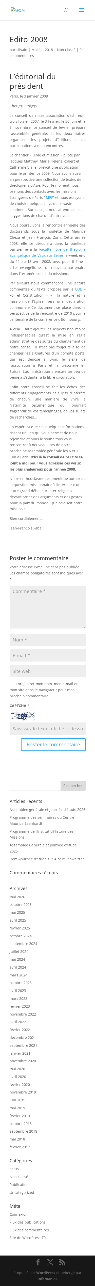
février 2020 (20, 1084)
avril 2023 (18, 990)
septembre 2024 (23, 943)
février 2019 (20, 1115)
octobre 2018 (21, 1123)
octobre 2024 (21, 936)
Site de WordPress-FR (28, 1237)
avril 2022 (18, 1021)
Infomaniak (47, 1278)
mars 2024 (18, 975)
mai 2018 (17, 1139)
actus (14, 1168)
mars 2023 (18, 998)
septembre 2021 (23, 1045)
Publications (20, 1184)
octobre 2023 (21, 982)
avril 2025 (18, 920)
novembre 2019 (23, 1092)
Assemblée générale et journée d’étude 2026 (47, 809)
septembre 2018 (23, 1131)
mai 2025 (17, 912)
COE (78, 289)
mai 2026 (17, 896)
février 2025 (20, 928)
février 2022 (20, 1029)
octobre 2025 (21, 904)
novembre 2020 (23, 1060)
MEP (49, 197)
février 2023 (20, 1006)
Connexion (19, 1214)
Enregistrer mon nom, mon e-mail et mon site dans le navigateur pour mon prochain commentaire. (44, 689)
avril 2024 (18, 967)
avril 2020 (18, 1076)
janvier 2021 (20, 1053)
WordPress (45, 1272)
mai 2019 (17, 1107)
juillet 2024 (19, 951)
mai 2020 (17, 1068)
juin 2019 (17, 1100)
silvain (21, 49)
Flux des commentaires (29, 1230)
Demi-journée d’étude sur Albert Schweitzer (47, 859)
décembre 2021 (23, 1037)
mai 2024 (17, 959)
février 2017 (20, 1147)
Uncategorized (22, 1192)
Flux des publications (28, 1222)
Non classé (66, 49)
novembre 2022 (23, 1014)
